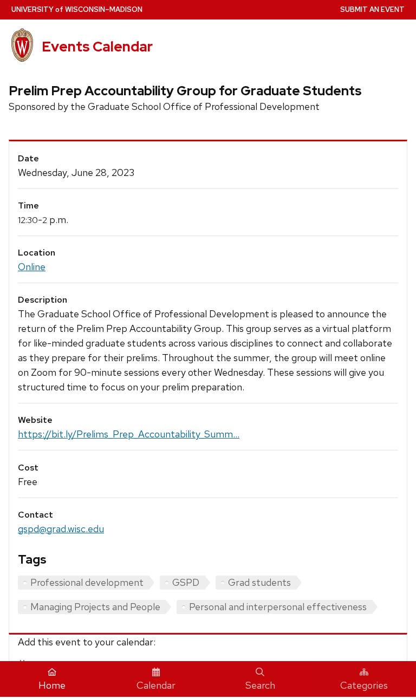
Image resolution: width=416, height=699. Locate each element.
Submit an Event (372, 9)
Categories (364, 685)
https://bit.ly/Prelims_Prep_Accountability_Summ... (128, 434)
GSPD (185, 582)
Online (32, 266)
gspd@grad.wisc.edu (61, 528)
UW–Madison (76, 9)
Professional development (87, 582)
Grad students (259, 582)
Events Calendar (97, 46)
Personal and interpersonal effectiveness (278, 606)
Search (260, 685)
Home (52, 685)
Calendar (156, 685)
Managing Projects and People (95, 606)
